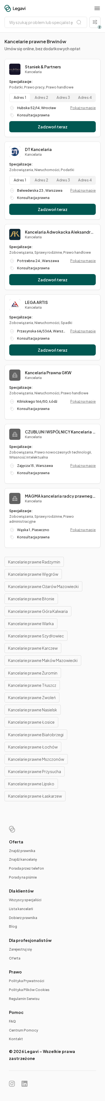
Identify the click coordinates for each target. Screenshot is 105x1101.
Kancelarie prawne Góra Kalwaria (38, 611)
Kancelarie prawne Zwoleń (32, 697)
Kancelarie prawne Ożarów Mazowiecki (43, 586)
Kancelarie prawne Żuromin (32, 672)
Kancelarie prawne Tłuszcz (32, 685)
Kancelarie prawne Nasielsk (32, 709)
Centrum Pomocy (23, 1030)
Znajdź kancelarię (23, 859)
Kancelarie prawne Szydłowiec (36, 635)
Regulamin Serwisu (24, 999)
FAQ (12, 1021)
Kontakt (16, 1039)
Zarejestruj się (20, 949)
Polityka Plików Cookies (29, 990)
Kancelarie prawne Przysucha (34, 771)
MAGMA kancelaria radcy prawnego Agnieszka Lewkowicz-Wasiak (60, 496)
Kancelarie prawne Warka (31, 623)
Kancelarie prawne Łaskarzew (35, 795)
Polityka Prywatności (26, 981)
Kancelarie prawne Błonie (31, 598)
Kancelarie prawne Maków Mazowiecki (43, 660)
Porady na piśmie (23, 877)
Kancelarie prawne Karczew (33, 648)
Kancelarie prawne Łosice (31, 722)
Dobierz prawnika (23, 918)
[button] (97, 8)
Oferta (14, 958)
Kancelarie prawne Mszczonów (36, 759)
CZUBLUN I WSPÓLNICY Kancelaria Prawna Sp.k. (60, 432)
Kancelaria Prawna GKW (48, 372)
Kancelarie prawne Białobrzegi (36, 734)
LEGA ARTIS (36, 302)
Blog (13, 926)
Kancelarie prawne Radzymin (34, 561)
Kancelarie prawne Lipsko (31, 783)
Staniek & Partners (43, 66)
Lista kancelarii (21, 909)
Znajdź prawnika (22, 851)
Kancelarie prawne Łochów (33, 746)
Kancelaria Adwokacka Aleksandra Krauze (60, 232)
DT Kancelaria (38, 149)
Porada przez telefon (26, 868)
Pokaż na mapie (83, 108)
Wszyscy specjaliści (25, 900)
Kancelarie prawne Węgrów (33, 574)
